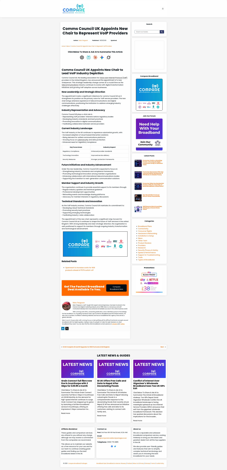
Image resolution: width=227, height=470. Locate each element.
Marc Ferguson (83, 40)
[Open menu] (163, 9)
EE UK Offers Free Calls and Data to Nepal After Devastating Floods (111, 383)
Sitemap (147, 463)
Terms (153, 463)
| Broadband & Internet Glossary (116, 463)
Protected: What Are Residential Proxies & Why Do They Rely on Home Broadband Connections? (153, 185)
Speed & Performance (147, 252)
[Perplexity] (88, 57)
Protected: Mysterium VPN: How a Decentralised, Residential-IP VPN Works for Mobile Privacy (153, 173)
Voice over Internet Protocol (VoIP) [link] (113, 78)
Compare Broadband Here (116, 288)
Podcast (129, 463)
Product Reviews (144, 243)
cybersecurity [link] (82, 140)
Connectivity (143, 229)
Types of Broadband (146, 260)
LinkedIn (114, 324)
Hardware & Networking (147, 233)
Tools (140, 257)
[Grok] (108, 57)
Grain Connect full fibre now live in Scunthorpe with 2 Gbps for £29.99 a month (76, 383)
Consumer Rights (145, 231)
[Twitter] (67, 328)
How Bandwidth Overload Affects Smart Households (151, 195)
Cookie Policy (160, 463)
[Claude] (95, 57)
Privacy (141, 463)
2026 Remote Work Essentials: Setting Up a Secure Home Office (152, 208)
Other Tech (142, 241)
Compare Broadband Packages (77, 463)
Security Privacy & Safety (148, 250)
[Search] (162, 31)
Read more (65, 413)
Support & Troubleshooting (149, 255)
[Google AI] (102, 57)
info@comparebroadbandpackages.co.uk (112, 438)
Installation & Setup (146, 236)
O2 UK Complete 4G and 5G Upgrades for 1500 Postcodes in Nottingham (86, 347)
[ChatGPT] (82, 57)
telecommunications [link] (70, 85)
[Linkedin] (62, 328)
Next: (162, 347)
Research (142, 248)
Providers (142, 245)
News (140, 238)
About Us (135, 463)
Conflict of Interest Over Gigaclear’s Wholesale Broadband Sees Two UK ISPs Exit (149, 385)
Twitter (122, 324)
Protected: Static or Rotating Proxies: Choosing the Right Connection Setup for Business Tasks (153, 163)
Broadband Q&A (101, 463)
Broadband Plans (145, 226)
